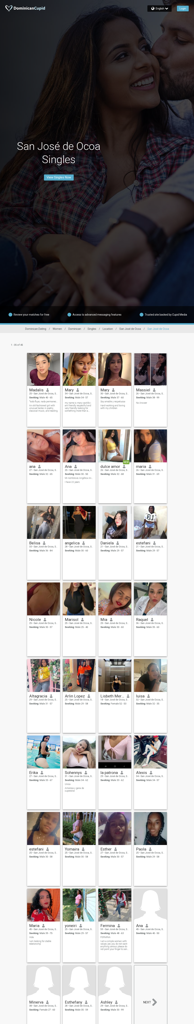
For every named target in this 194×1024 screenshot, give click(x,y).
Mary (69, 390)
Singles (92, 328)
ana (32, 466)
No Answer (141, 403)
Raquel (142, 619)
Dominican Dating (35, 328)
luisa (140, 696)
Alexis (141, 772)
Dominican (74, 328)
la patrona (109, 772)
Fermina (107, 925)
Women (57, 328)
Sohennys (73, 772)
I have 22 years (72, 482)
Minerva (36, 1002)
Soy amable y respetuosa (112, 401)
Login (183, 8)
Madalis (36, 390)
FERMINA (105, 937)
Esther (106, 849)
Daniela (107, 543)
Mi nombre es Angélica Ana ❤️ (79, 478)
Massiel (143, 390)
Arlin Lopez (75, 696)
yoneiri (71, 925)
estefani (143, 543)
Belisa (34, 543)
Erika (33, 772)
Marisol (71, 619)
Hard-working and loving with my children (112, 407)
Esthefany (73, 1002)
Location (108, 328)
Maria (34, 925)
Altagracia (38, 696)
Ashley (106, 1002)
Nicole (35, 619)
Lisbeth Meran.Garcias (112, 696)
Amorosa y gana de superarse (74, 789)
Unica (67, 784)
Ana (68, 466)
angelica (72, 543)
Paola (141, 849)
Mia (103, 619)
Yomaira (72, 849)
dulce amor (110, 466)
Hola (31, 937)
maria (141, 466)
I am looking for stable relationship (40, 942)
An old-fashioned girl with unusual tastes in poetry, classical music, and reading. (43, 408)
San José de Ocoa (130, 328)
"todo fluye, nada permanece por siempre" (43, 401)
